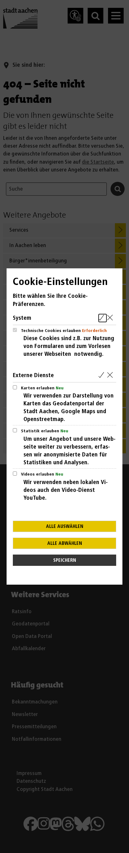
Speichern (64, 560)
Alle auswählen (64, 526)
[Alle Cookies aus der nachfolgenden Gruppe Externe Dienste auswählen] (102, 375)
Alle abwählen (64, 543)
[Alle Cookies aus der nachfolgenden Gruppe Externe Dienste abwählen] (111, 375)
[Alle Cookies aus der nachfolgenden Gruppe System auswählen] (102, 318)
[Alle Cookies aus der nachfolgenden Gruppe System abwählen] (111, 318)
